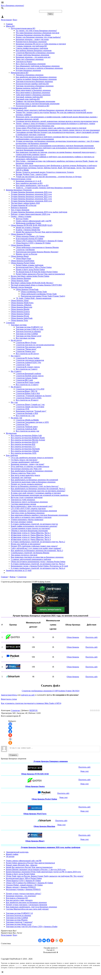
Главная (4, 577)
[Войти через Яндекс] (10, 735)
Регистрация (6, 20)
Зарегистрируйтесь (9, 695)
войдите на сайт (28, 695)
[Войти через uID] (10, 724)
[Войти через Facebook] (10, 731)
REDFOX (33, 710)
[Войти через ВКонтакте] (10, 728)
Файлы (13, 577)
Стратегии (21, 577)
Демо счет (84, 771)
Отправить (13, 755)
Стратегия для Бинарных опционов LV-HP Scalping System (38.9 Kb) (50, 691)
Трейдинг (18, 965)
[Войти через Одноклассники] (10, 743)
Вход (15, 20)
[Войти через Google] (10, 739)
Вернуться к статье (9, 699)
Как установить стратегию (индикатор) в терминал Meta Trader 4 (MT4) (31, 703)
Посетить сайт (91, 637)
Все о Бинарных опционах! (12, 5)
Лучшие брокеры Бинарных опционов (50, 761)
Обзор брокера (73, 637)
